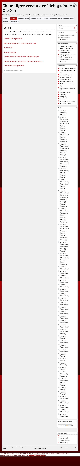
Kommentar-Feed (65, 440)
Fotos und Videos (64, 77)
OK (31, 455)
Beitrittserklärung (23, 18)
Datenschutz (45, 447)
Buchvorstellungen (65, 75)
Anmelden (63, 436)
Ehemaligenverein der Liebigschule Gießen (37, 8)
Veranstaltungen (36, 18)
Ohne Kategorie (64, 92)
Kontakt (33, 447)
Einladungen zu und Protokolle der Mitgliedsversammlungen (23, 61)
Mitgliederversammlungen (67, 84)
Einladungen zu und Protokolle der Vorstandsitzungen (21, 56)
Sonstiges (14, 21)
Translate (70, 425)
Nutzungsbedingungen (40, 448)
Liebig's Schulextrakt (65, 81)
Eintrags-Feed (64, 438)
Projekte (62, 94)
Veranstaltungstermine (66, 101)
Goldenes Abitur (64, 79)
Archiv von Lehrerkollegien (67, 70)
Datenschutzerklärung (39, 455)
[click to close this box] (76, 25)
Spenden (6, 21)
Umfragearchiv (64, 39)
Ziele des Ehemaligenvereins (13, 39)
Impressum (38, 447)
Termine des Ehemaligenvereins (14, 65)
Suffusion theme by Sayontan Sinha (68, 447)
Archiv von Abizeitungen (67, 68)
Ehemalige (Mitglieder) (65, 18)
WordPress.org (64, 442)
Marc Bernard (18, 70)
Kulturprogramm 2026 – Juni (68, 54)
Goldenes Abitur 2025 (66, 57)
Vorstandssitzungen (65, 103)
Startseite (6, 18)
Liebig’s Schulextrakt (50, 18)
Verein (13, 18)
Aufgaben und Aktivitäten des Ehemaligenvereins (20, 43)
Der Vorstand (8, 48)
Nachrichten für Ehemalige (67, 88)
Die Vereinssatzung (10, 52)
